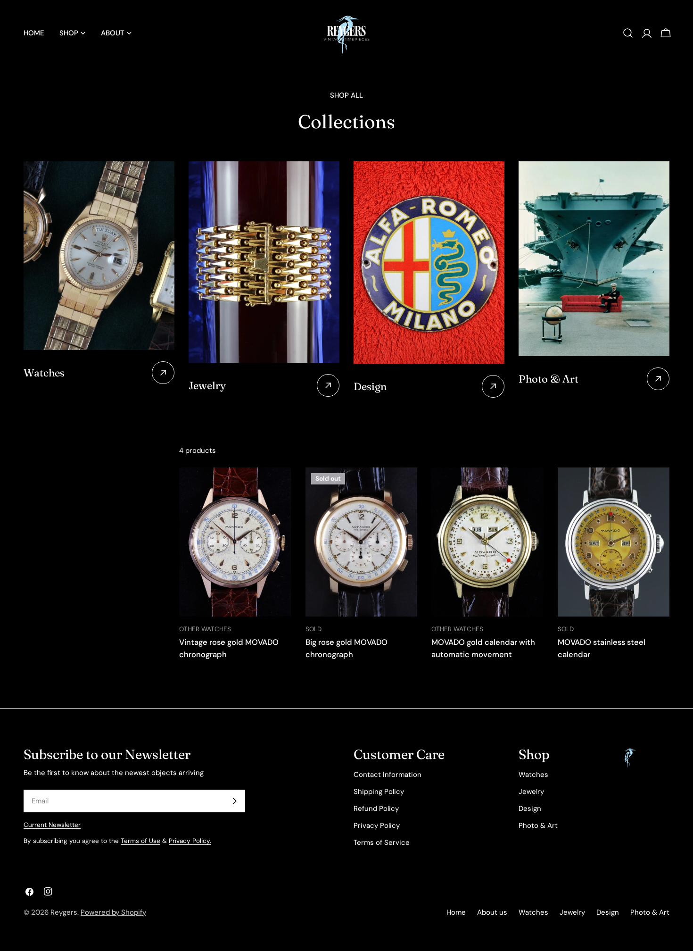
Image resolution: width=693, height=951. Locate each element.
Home (456, 912)
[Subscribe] (234, 801)
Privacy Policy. (190, 841)
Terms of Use (140, 841)
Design (530, 808)
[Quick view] (277, 488)
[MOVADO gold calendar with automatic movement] (487, 542)
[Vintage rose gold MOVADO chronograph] (235, 542)
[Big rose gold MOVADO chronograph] (361, 542)
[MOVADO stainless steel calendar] (614, 542)
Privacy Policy (377, 825)
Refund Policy (376, 808)
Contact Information (387, 774)
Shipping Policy (379, 791)
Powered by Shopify (113, 912)
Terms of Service (382, 842)
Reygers (63, 912)
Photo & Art (538, 825)
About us (492, 912)
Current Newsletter (52, 825)
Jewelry (531, 791)
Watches (533, 774)
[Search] (628, 33)
